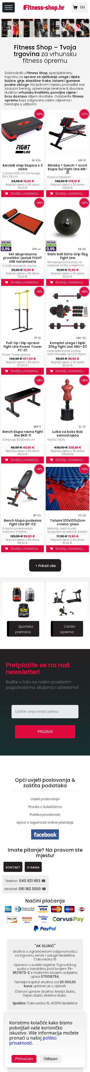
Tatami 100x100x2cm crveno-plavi (67, 522)
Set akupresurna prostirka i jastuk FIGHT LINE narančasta (22, 257)
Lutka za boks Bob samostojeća (67, 433)
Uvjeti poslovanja (45, 798)
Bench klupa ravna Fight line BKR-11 (22, 433)
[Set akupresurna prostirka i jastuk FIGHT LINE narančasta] (22, 242)
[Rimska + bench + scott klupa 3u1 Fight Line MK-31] (67, 154)
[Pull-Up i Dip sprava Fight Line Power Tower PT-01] (22, 331)
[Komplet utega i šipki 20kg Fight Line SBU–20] (67, 331)
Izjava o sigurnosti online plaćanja (45, 822)
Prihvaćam (24, 1059)
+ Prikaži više (45, 565)
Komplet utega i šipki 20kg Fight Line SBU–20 (67, 344)
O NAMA (33, 867)
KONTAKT (13, 867)
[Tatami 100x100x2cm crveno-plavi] (67, 509)
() (82, 7)
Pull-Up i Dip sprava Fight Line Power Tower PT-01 (22, 346)
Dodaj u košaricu (25, 193)
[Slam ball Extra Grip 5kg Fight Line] (67, 242)
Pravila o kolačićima (45, 806)
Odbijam (50, 1059)
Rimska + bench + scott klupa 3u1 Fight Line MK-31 (67, 169)
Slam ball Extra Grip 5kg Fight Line (67, 256)
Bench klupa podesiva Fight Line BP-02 (22, 522)
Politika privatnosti (45, 814)
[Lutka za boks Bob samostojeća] (67, 420)
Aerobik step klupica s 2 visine (22, 167)
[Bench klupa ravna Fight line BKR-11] (22, 420)
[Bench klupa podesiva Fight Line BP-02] (22, 509)
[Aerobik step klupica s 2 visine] (22, 154)
